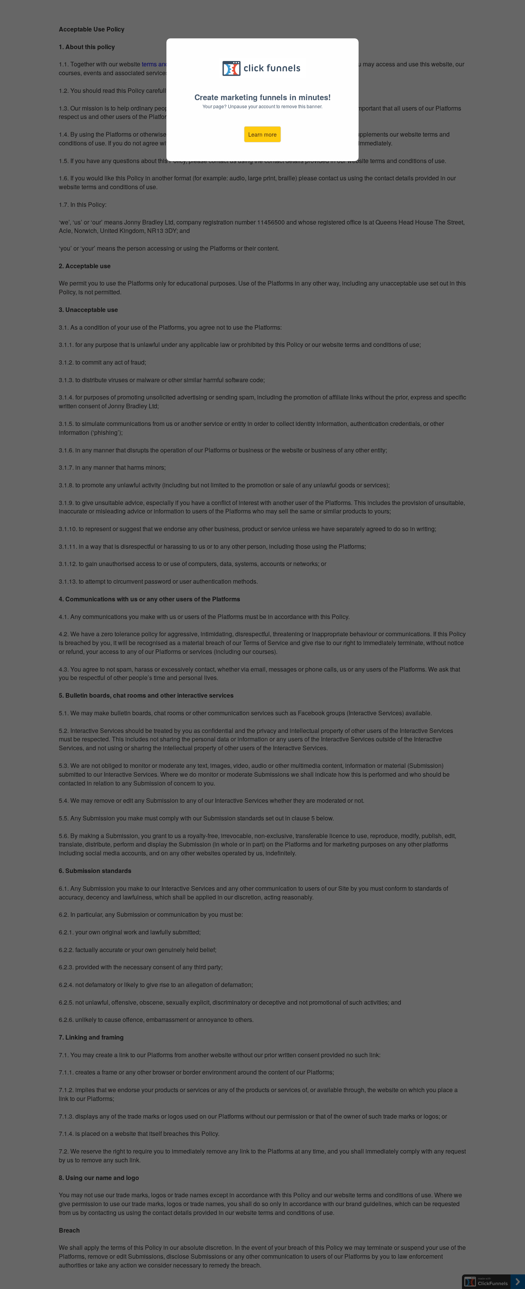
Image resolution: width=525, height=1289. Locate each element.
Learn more (262, 134)
